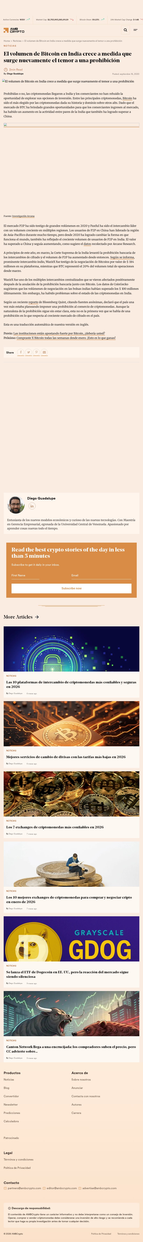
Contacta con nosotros (86, 1096)
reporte (33, 302)
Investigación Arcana (23, 216)
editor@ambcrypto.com (62, 1188)
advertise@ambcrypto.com (99, 1188)
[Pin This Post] (36, 352)
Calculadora (11, 1121)
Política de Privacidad (17, 1168)
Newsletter (11, 1104)
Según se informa (122, 257)
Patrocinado (11, 1138)
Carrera (76, 1113)
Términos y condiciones (18, 1159)
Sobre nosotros (81, 1079)
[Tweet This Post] (28, 352)
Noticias (10, 46)
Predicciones (12, 1113)
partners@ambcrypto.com (24, 1188)
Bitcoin (127, 98)
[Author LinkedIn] (32, 506)
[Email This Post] (44, 352)
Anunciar (77, 1088)
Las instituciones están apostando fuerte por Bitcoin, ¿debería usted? (59, 333)
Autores (76, 1104)
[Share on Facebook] (20, 352)
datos (87, 244)
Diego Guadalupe (15, 74)
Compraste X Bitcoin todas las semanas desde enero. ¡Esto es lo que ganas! (66, 338)
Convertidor (11, 1096)
